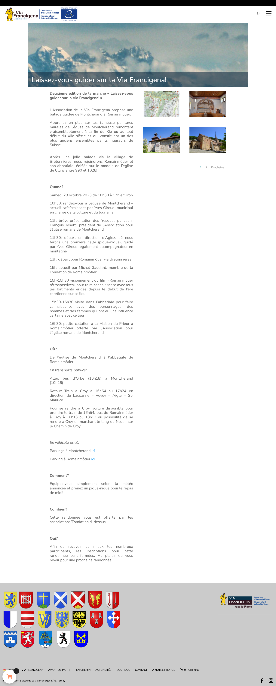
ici (93, 450)
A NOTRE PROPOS (163, 670)
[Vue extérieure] (161, 153)
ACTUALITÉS (103, 670)
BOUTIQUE (123, 670)
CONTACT (141, 670)
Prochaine (217, 167)
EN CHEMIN (83, 670)
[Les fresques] (207, 117)
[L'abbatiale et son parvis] (207, 153)
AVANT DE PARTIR (59, 670)
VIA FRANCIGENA (32, 670)
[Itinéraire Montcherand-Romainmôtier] (161, 117)
